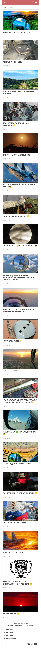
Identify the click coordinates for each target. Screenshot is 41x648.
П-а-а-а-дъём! (10, 371)
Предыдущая (12, 625)
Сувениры (10, 635)
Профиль (9, 629)
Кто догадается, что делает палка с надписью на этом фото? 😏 (20, 401)
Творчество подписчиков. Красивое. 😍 (16, 124)
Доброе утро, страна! (13, 552)
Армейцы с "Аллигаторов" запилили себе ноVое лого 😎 (17, 583)
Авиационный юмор (13, 62)
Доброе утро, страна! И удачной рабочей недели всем (18, 310)
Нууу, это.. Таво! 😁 (12, 341)
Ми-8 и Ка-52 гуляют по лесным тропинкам (18, 92)
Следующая (29, 625)
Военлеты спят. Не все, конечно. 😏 (20, 493)
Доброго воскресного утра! (16, 32)
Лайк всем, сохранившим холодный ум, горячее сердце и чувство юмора (18, 277)
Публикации (11, 638)
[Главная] (4, 2)
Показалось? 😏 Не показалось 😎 (20, 246)
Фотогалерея (11, 7)
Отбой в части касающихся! (17, 155)
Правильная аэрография (15, 523)
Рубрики (9, 632)
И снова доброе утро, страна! (17, 464)
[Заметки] (36, 2)
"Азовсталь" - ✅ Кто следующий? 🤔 (19, 433)
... (25, 625)
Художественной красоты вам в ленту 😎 (19, 185)
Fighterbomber (15, 644)
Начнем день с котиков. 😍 (16, 216)
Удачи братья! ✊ (11, 614)
